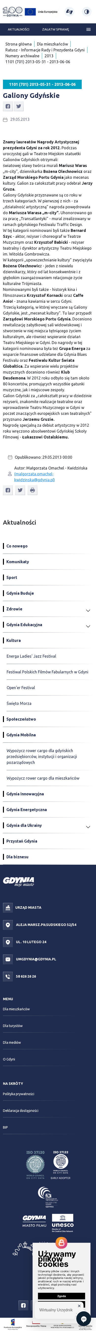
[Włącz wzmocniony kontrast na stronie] (86, 12)
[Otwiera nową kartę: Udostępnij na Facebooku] (8, 106)
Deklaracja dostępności (20, 1111)
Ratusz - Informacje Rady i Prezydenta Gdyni (45, 50)
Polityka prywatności (18, 1094)
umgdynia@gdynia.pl (35, 959)
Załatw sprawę (55, 29)
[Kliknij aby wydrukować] (32, 490)
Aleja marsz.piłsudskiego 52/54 (45, 924)
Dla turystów (13, 1026)
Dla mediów (12, 1042)
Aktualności (18, 29)
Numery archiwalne (22, 56)
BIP (5, 1127)
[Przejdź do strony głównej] (12, 12)
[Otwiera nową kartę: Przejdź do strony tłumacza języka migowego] (69, 11)
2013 (49, 56)
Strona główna (18, 44)
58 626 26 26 (25, 976)
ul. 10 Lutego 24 (30, 942)
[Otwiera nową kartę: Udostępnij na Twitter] (19, 106)
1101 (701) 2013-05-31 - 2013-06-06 (37, 62)
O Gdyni (9, 1059)
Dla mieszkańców (52, 44)
